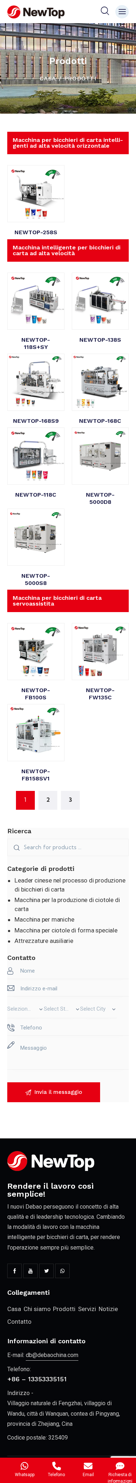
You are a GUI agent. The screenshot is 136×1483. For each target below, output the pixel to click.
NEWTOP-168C (100, 420)
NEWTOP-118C (35, 494)
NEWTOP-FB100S (35, 694)
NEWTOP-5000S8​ (35, 579)
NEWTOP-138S (100, 339)
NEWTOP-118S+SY (35, 343)
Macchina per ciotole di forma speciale (66, 930)
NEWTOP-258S (36, 232)
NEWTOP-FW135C (100, 694)
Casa (48, 78)
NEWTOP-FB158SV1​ (35, 775)
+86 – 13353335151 (37, 1379)
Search (15, 847)
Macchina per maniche (44, 919)
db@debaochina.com (52, 1355)
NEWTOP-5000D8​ (100, 498)
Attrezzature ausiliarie (44, 940)
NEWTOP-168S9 (36, 420)
